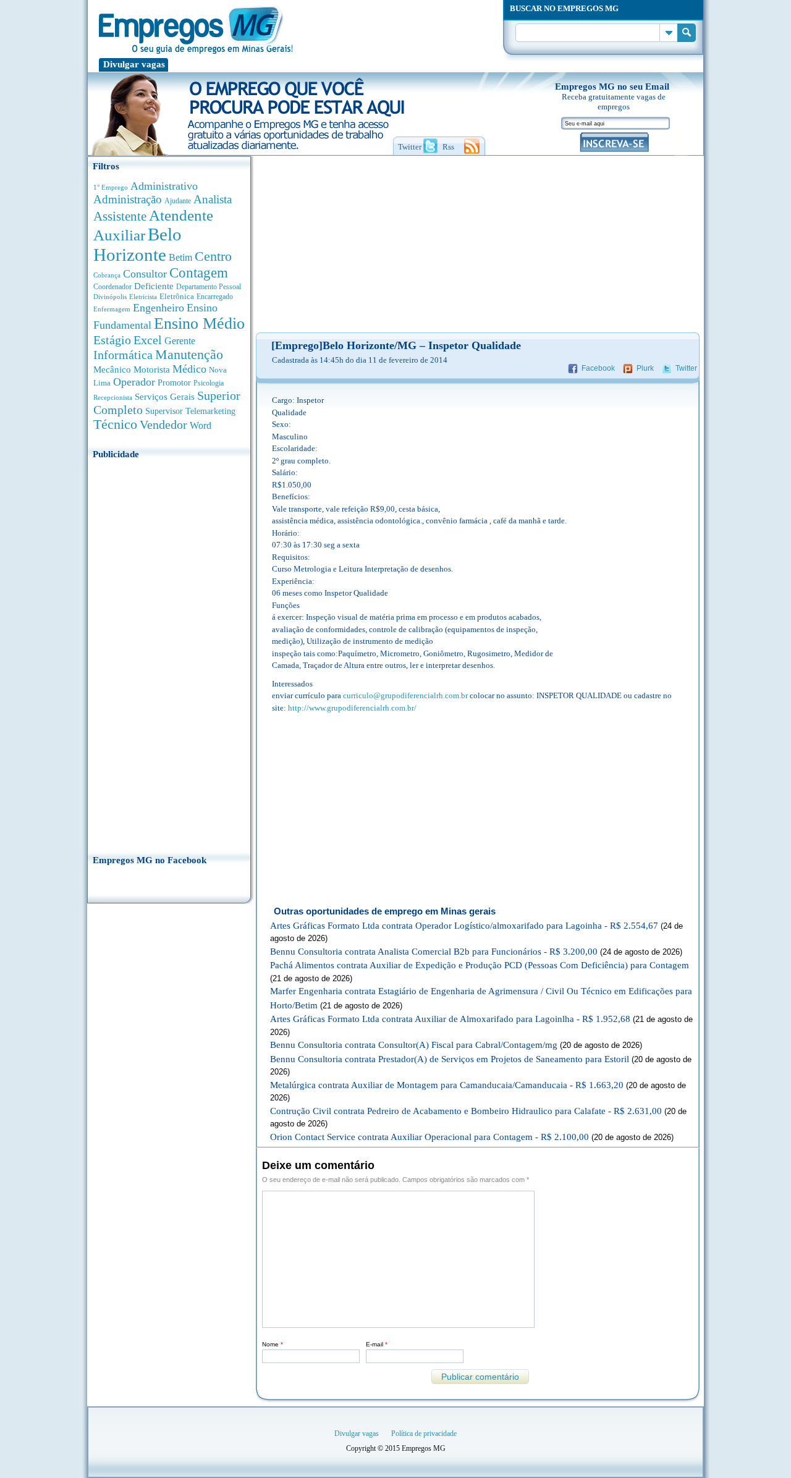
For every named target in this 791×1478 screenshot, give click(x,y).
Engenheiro (158, 308)
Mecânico (112, 369)
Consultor (145, 274)
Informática (123, 354)
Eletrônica (176, 296)
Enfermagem (111, 309)
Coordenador (112, 286)
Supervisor (164, 411)
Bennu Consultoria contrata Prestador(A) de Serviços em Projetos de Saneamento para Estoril (449, 1059)
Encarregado (215, 297)
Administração (127, 199)
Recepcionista (112, 397)
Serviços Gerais (165, 397)
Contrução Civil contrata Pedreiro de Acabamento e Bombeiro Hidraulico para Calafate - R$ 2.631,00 (466, 1111)
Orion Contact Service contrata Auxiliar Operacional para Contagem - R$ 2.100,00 (429, 1137)
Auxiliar (119, 235)
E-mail (376, 1344)
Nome (272, 1344)
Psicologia (208, 383)
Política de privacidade (424, 1433)
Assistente (119, 216)
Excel (147, 340)
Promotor (174, 382)
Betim (180, 257)
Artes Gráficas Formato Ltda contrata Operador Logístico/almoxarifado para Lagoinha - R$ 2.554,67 (464, 926)
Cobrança (107, 275)
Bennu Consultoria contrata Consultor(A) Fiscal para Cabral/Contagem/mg (413, 1045)
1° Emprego (110, 187)
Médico (189, 369)
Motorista (151, 369)
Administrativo (164, 186)
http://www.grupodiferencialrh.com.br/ (352, 707)
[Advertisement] (169, 653)
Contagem (198, 273)
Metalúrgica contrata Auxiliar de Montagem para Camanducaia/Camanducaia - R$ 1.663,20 (447, 1085)
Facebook (598, 368)
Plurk (645, 368)
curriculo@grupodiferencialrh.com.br (405, 695)
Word (200, 425)
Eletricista (143, 296)
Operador (134, 382)
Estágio (112, 340)
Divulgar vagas (134, 64)
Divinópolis (110, 296)
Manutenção (189, 354)
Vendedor (163, 424)
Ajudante (177, 200)
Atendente (181, 215)
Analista (212, 199)
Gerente (179, 341)
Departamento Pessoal (208, 286)
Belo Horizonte (137, 244)
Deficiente (154, 286)
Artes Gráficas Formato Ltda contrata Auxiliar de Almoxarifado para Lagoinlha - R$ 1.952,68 (450, 1019)
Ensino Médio (199, 323)
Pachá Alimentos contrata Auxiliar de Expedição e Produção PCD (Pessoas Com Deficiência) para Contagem (479, 965)
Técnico (115, 424)
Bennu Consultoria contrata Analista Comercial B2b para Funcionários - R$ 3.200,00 (434, 951)
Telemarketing (210, 411)
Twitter (686, 368)
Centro (213, 256)
